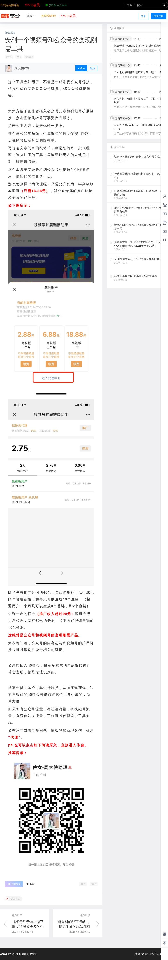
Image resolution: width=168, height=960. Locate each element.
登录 (143, 16)
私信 (92, 68)
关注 (82, 68)
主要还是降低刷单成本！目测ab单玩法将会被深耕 (139, 109)
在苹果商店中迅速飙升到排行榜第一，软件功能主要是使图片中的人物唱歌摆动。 (139, 52)
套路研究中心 (29, 954)
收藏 (32, 884)
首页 (30, 16)
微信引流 (10, 32)
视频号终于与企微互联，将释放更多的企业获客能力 (28, 926)
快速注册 (158, 16)
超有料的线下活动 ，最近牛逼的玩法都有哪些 (74, 926)
